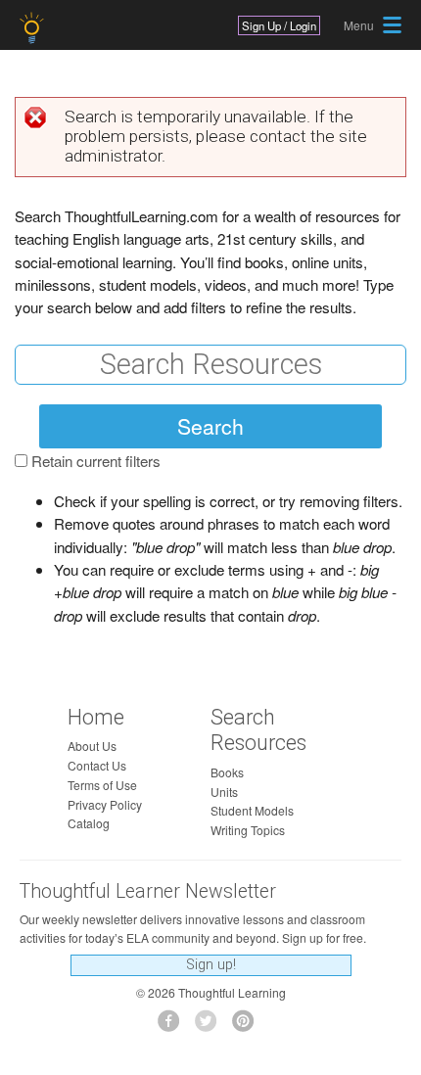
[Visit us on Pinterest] (248, 1026)
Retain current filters (96, 460)
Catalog (89, 823)
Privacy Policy (105, 804)
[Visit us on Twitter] (211, 1026)
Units (224, 791)
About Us (92, 745)
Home (96, 717)
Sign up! (211, 965)
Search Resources (258, 730)
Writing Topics (247, 829)
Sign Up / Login (279, 25)
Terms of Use (102, 784)
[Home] (34, 28)
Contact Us (97, 765)
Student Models (252, 810)
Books (227, 772)
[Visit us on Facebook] (174, 1026)
